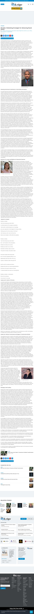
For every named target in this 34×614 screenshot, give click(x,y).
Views (9, 451)
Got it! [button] (31, 612)
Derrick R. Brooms (3, 31)
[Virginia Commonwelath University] (6, 541)
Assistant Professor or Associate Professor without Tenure (25, 534)
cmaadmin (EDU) (9, 31)
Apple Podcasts (4, 560)
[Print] (1, 36)
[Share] (3, 36)
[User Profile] (28, 4)
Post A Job (30, 518)
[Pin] (10, 36)
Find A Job (23, 518)
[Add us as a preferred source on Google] (12, 36)
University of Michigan (4, 535)
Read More (22, 558)
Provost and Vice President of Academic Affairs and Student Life (25, 525)
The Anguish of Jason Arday (5, 484)
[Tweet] (8, 36)
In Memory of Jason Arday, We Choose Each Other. (9, 479)
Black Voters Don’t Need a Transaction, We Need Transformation (20, 452)
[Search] (30, 4)
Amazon (9, 560)
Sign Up (3, 588)
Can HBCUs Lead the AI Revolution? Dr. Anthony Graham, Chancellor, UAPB (11, 554)
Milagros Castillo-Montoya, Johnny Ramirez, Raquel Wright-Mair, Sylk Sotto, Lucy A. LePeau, (17, 30)
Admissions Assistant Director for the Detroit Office (7, 534)
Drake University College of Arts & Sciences (25, 530)
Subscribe (2, 4)
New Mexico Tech (21, 526)
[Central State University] (13, 541)
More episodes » (4, 558)
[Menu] (33, 4)
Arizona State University (5, 526)
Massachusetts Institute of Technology (24, 535)
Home (1, 483)
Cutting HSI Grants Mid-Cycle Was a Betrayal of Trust (10, 473)
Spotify (3, 562)
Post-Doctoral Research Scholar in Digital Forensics (8, 525)
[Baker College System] (28, 541)
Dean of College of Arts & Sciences (24, 529)
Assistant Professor (4, 529)
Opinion (2, 25)
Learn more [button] (3, 612)
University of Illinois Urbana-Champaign (7, 530)
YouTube (7, 562)
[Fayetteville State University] (20, 541)
